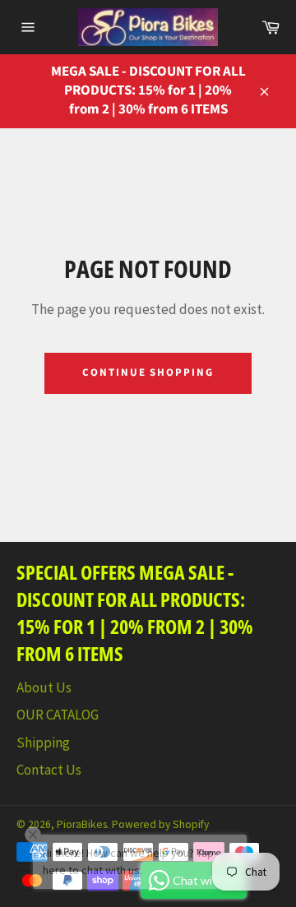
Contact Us (48, 770)
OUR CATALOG (57, 715)
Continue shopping (148, 372)
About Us (44, 687)
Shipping (43, 742)
